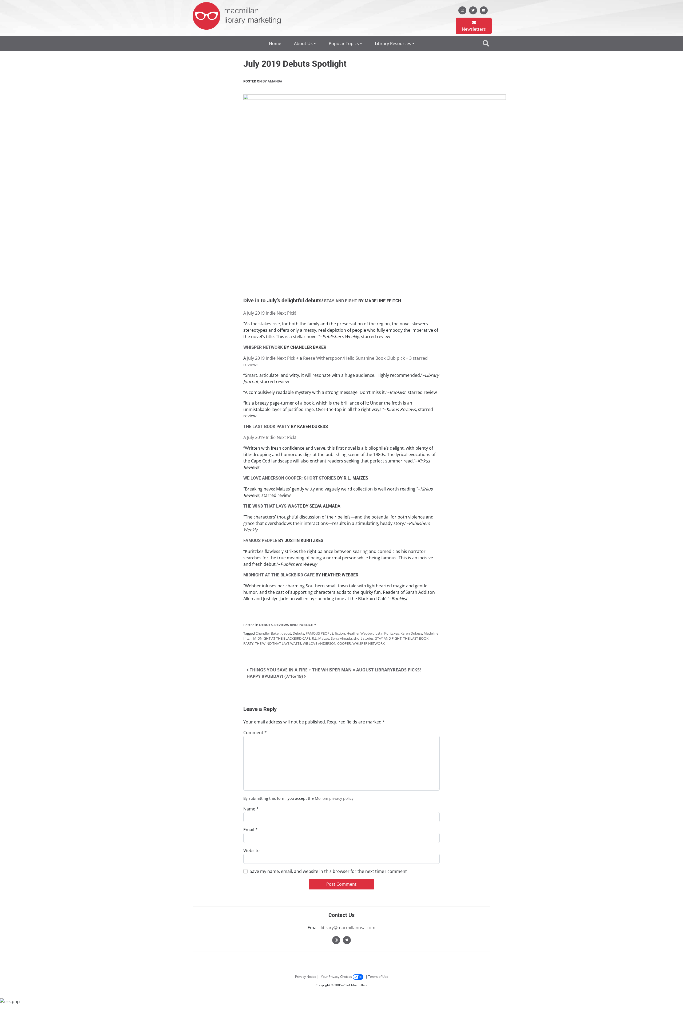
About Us (303, 43)
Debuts (266, 624)
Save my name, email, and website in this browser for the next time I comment (328, 871)
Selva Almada (341, 638)
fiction (340, 633)
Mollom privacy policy (334, 798)
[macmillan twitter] (473, 10)
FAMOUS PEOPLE (319, 633)
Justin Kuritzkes (387, 633)
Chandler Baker (268, 633)
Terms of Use (378, 976)
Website (251, 850)
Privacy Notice (305, 976)
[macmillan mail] (484, 10)
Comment (255, 732)
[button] (486, 43)
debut (286, 633)
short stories (364, 638)
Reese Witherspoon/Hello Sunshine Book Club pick (354, 358)
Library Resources (393, 43)
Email (250, 830)
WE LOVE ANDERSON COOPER (327, 643)
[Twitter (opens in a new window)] (347, 940)
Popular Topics (344, 43)
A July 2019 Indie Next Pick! (269, 313)
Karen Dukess (411, 633)
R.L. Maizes (320, 638)
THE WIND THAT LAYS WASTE (278, 643)
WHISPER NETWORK (368, 643)
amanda (274, 81)
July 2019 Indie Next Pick (271, 358)
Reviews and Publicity (295, 624)
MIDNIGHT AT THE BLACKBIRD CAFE (281, 638)
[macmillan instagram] (462, 10)
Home (275, 43)
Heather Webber (360, 633)
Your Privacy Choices (337, 976)
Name (251, 809)
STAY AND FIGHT (388, 638)
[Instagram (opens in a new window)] (336, 940)
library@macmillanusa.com (348, 928)
